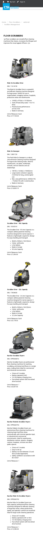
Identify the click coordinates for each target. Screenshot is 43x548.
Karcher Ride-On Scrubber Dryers (18, 496)
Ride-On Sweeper (13, 151)
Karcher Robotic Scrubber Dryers (18, 422)
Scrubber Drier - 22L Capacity (17, 289)
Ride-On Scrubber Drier (15, 83)
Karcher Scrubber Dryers (15, 356)
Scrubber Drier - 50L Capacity (17, 223)
